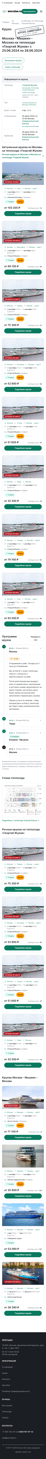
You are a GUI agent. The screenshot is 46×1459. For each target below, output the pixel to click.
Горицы (19, 306)
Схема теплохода (12, 67)
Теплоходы (7, 1411)
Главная (5, 22)
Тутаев (19, 423)
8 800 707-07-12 (26, 1432)
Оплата (5, 1417)
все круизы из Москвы (30, 126)
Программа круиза (13, 60)
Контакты (26, 3)
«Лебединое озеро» (14, 1238)
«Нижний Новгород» (15, 197)
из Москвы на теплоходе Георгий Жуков (32, 22)
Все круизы (7, 1405)
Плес (19, 188)
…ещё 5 (34, 188)
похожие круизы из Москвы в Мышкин (29, 104)
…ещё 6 (37, 540)
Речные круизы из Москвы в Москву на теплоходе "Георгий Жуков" (21, 156)
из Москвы (15, 22)
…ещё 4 (36, 306)
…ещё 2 (38, 364)
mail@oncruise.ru (9, 1438)
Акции (17, 3)
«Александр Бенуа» (14, 1297)
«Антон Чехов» (13, 1121)
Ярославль (21, 247)
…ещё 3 (39, 247)
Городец (20, 540)
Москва (10, 188)
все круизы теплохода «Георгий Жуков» (30, 89)
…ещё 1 (37, 1171)
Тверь (19, 482)
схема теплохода (28, 92)
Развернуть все (36, 638)
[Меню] (41, 11)
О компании (7, 3)
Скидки (11, 202)
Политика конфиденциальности (16, 1391)
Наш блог (36, 3)
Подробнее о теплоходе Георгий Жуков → (20, 820)
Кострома (20, 364)
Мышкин (20, 1112)
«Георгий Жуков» (29, 85)
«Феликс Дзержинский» (16, 1180)
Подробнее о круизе (23, 213)
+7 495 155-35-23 (10, 1432)
